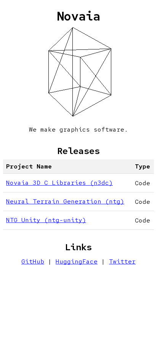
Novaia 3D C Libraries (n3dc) (59, 183)
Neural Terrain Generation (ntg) (65, 201)
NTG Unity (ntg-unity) (46, 220)
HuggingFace (77, 261)
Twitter (122, 261)
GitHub (32, 261)
